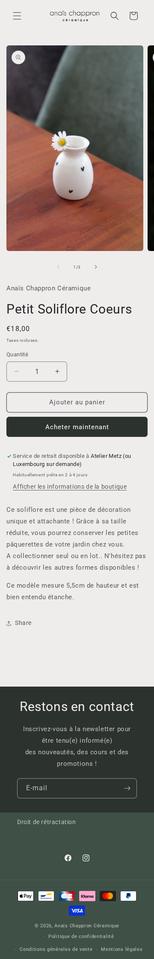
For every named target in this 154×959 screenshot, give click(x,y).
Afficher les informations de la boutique (70, 486)
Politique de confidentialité (81, 936)
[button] (17, 15)
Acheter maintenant (77, 427)
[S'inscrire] (127, 788)
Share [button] (23, 622)
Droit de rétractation (46, 822)
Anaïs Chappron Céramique (86, 926)
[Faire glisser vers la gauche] (58, 266)
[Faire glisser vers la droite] (95, 266)
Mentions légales (121, 949)
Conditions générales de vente (56, 949)
